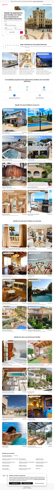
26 (9, 45)
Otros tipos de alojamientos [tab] (7, 455)
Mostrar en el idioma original (38, 1)
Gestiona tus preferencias (39, 483)
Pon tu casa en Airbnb (47, 4)
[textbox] (9, 29)
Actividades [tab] (16, 455)
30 (18, 45)
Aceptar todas (14, 483)
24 (5, 45)
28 (14, 45)
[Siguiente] (29, 50)
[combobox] (13, 25)
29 (16, 45)
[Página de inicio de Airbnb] (5, 4)
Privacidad (24, 488)
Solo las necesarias (27, 483)
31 (5, 47)
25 (7, 45)
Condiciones (29, 488)
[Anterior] (25, 50)
